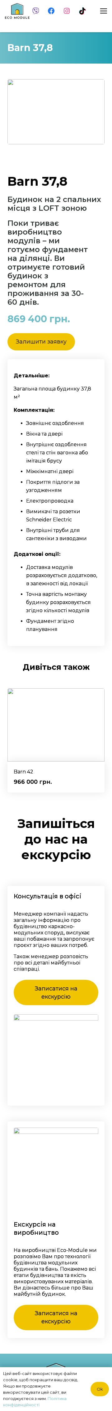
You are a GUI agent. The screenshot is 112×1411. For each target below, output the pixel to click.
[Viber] (36, 11)
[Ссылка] (17, 11)
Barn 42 (23, 772)
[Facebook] (51, 11)
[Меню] (103, 11)
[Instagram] (67, 11)
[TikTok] (82, 11)
